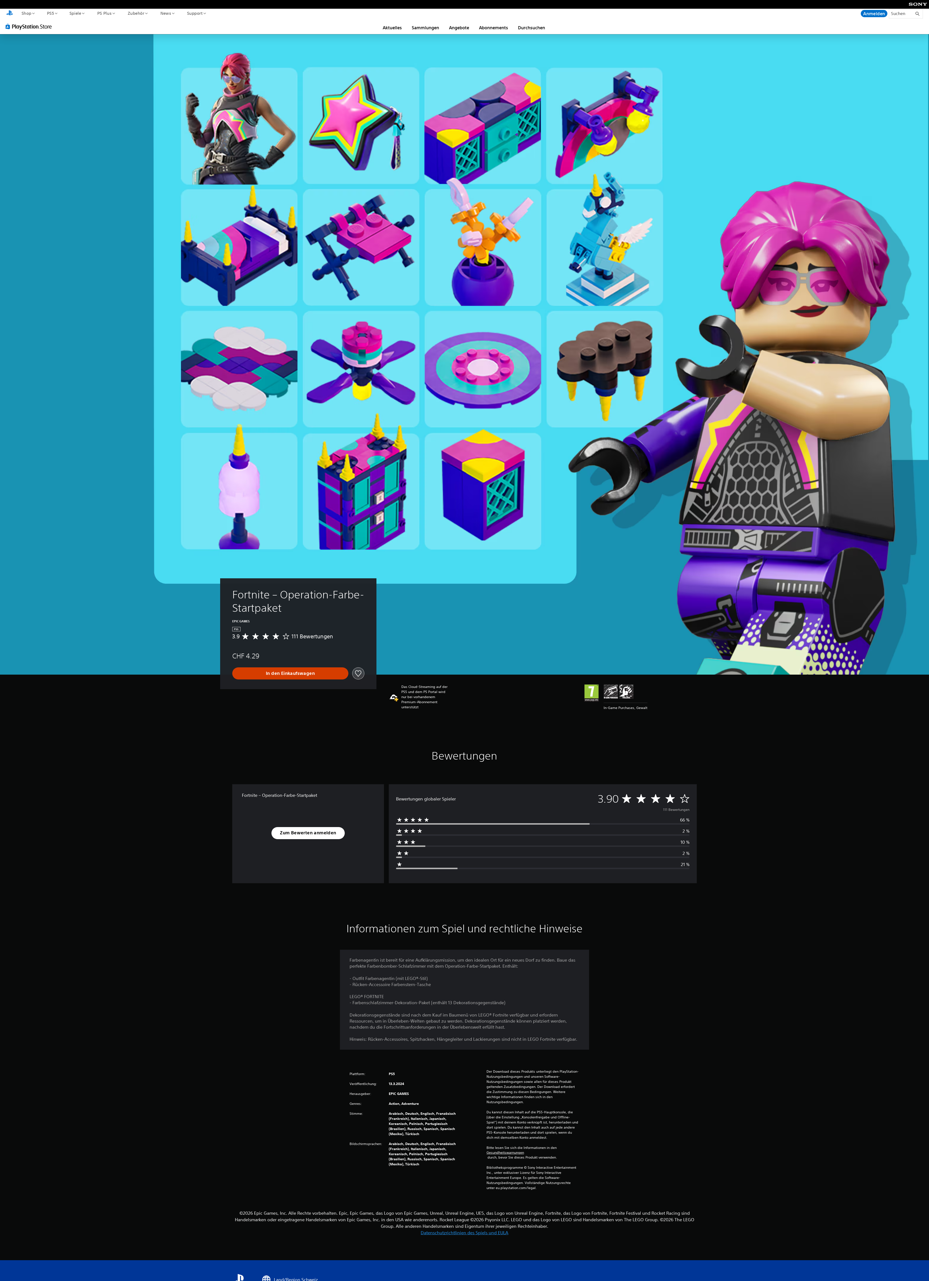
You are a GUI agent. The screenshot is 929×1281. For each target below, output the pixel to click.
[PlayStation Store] (30, 26)
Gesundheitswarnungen (505, 1152)
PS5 (50, 13)
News (165, 13)
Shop (26, 13)
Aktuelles (392, 27)
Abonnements (493, 27)
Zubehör (135, 13)
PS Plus (104, 13)
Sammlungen (425, 27)
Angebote (459, 27)
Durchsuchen (531, 27)
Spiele (75, 13)
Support (195, 13)
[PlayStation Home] (10, 13)
